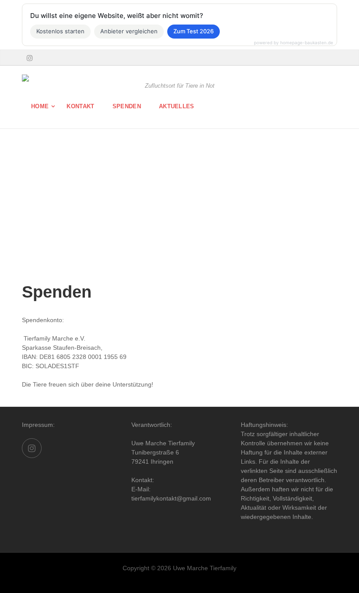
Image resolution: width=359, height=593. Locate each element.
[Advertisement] (179, 212)
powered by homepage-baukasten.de (293, 42)
